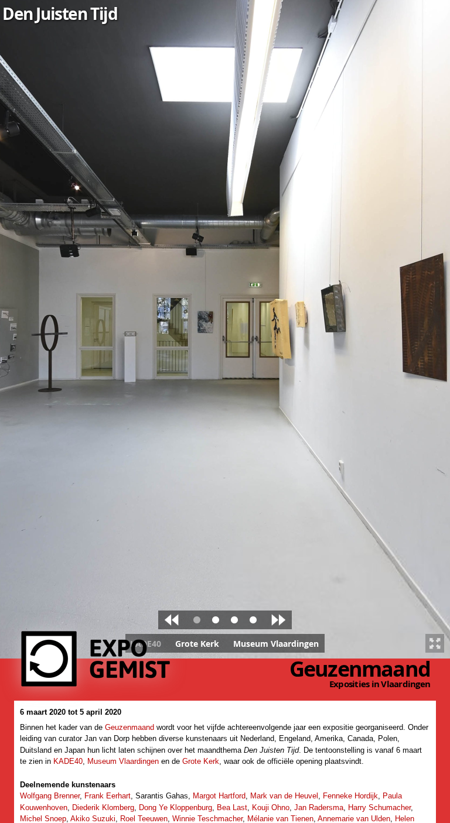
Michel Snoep (43, 818)
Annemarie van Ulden (354, 818)
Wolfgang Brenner (50, 795)
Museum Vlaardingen (123, 761)
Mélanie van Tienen (280, 818)
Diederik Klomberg (103, 807)
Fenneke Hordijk (350, 795)
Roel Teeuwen (144, 818)
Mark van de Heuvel (284, 795)
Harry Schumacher (379, 807)
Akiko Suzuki (92, 818)
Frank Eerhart (107, 795)
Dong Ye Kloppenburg (175, 807)
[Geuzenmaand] (98, 681)
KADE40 (68, 761)
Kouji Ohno (270, 807)
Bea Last (232, 807)
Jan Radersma (318, 807)
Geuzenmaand (359, 668)
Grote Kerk (200, 761)
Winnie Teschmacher (207, 818)
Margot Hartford (219, 795)
